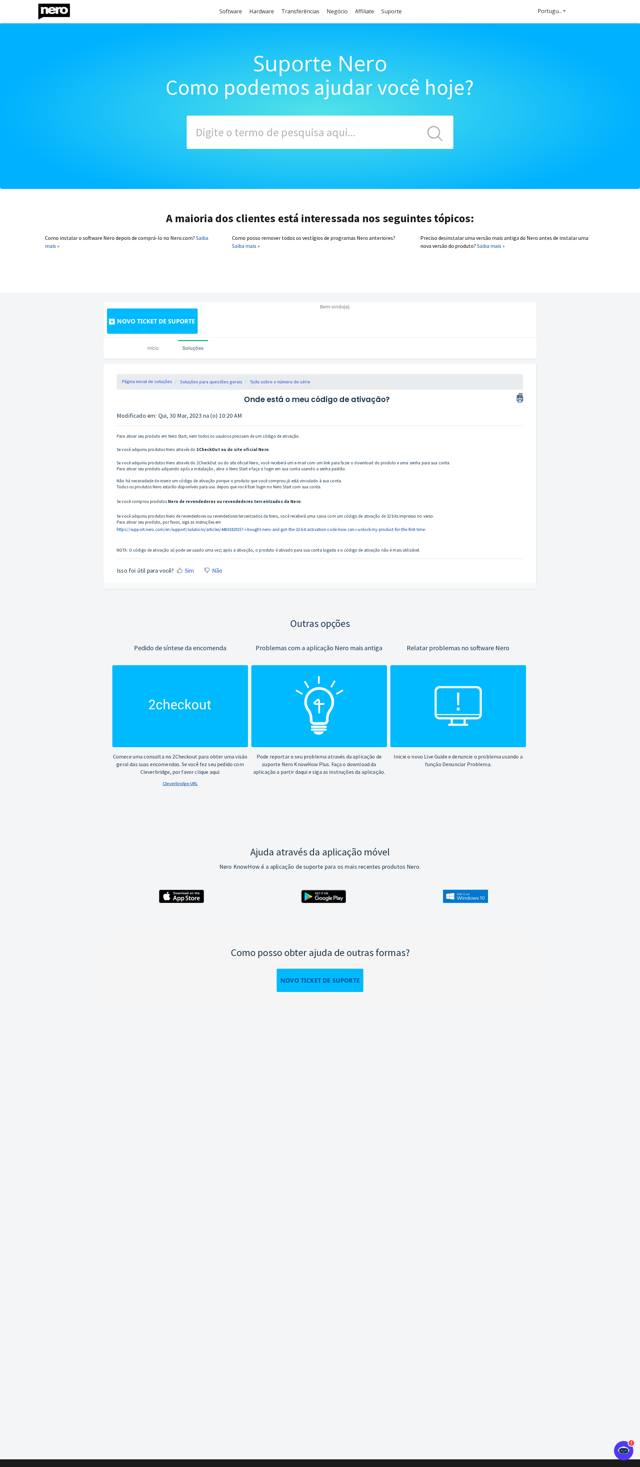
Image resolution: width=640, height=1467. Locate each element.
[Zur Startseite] (58, 10)
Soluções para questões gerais (211, 382)
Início (153, 348)
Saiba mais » (246, 246)
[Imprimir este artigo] (520, 396)
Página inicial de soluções (147, 381)
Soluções (193, 348)
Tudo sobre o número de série (280, 382)
